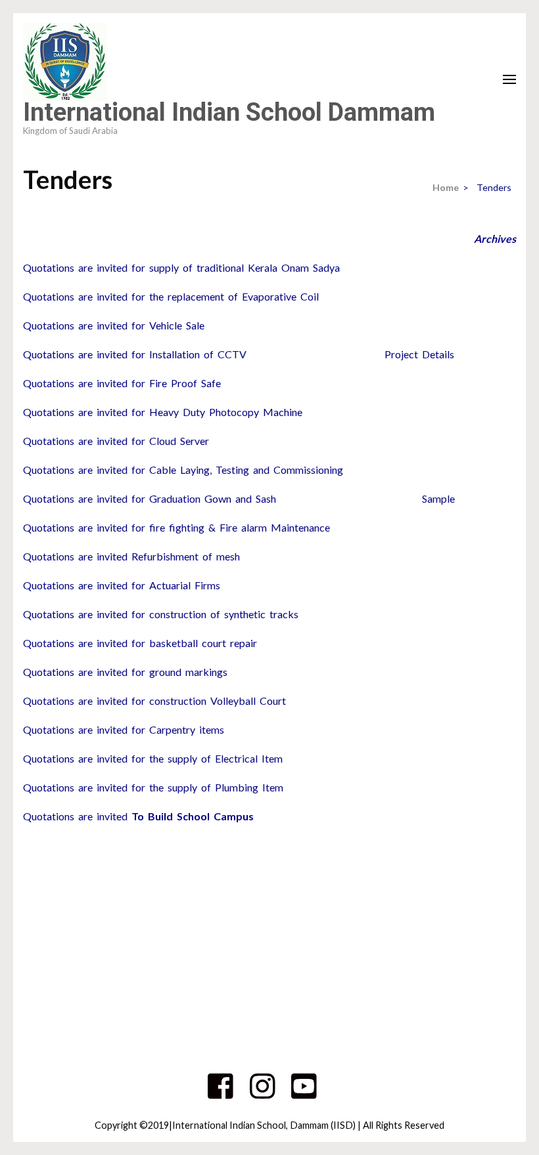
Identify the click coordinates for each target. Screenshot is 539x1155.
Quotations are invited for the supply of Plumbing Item (153, 787)
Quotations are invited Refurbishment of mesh (131, 556)
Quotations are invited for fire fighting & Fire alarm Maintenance (176, 527)
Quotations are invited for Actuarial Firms (121, 585)
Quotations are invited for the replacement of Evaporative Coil (171, 296)
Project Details (419, 354)
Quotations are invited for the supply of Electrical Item (153, 758)
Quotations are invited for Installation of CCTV (134, 354)
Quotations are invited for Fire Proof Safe (122, 383)
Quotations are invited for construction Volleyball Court (154, 700)
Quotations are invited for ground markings (125, 671)
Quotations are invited (138, 816)
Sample (438, 498)
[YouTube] (304, 1093)
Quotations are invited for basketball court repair (140, 643)
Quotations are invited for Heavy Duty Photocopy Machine (162, 412)
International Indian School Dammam (229, 112)
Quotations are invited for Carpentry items (123, 729)
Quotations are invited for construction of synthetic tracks (160, 614)
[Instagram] (262, 1093)
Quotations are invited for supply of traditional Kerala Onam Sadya (181, 267)
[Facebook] (220, 1093)
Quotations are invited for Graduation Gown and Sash (149, 498)
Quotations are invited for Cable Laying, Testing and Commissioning (183, 469)
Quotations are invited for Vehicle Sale (113, 325)
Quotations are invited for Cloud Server (116, 440)
